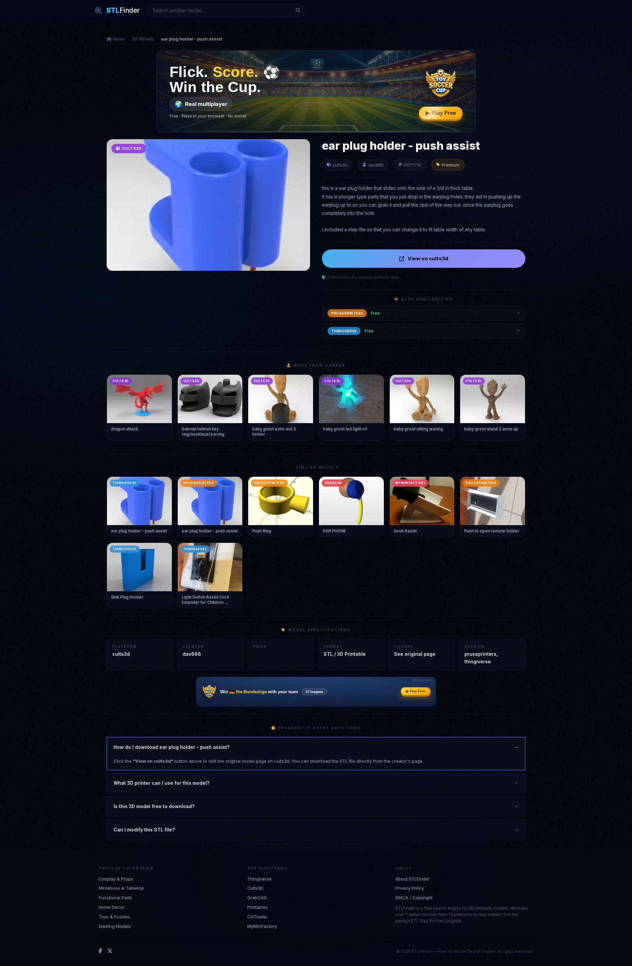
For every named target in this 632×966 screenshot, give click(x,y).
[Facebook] (100, 951)
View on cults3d (428, 258)
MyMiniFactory (262, 926)
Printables (257, 907)
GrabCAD (257, 897)
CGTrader (257, 916)
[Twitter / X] (110, 951)
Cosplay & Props (116, 878)
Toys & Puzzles (114, 916)
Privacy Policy (409, 888)
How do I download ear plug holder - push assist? (171, 747)
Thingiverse (259, 878)
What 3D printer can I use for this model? (161, 783)
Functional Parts (115, 897)
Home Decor (111, 907)
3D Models (143, 38)
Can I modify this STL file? (144, 829)
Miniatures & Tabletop (121, 888)
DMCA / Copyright (414, 897)
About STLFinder (412, 878)
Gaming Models (115, 926)
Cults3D (255, 888)
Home (118, 38)
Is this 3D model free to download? (154, 806)
